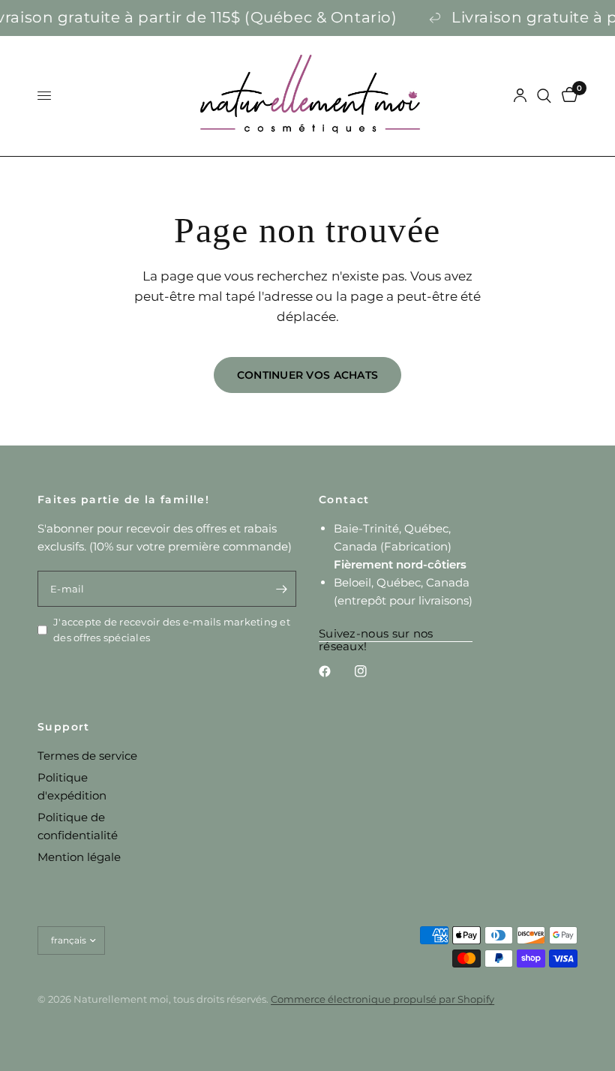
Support (64, 727)
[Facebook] (335, 671)
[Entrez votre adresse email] (281, 589)
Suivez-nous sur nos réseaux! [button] (376, 633)
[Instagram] (371, 671)
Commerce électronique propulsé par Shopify (382, 999)
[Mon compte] (520, 96)
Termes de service (87, 755)
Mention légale (79, 857)
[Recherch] (544, 96)
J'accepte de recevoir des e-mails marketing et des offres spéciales (171, 630)
